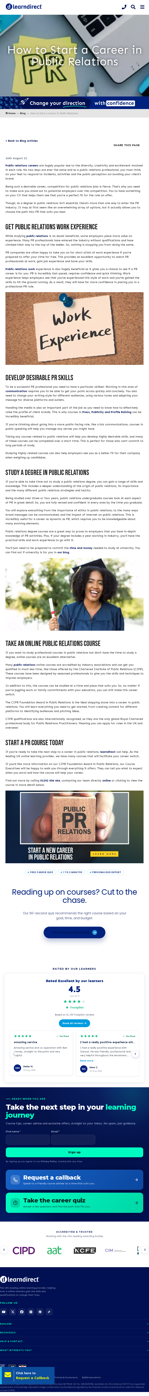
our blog (63, 552)
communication (16, 391)
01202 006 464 (50, 780)
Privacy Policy (49, 1161)
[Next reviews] (135, 1053)
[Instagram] (31, 1312)
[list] (74, 1250)
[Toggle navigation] (142, 7)
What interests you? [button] (16, 1350)
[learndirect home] (19, 1279)
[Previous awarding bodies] (4, 1250)
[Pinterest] (40, 1312)
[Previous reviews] (13, 1053)
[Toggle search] (133, 7)
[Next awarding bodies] (145, 1250)
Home (11, 113)
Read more (86, 1060)
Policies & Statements (66, 1377)
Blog (23, 113)
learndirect (108, 752)
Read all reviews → (74, 1023)
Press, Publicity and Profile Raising (106, 412)
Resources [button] (8, 1332)
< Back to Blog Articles (21, 140)
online (106, 780)
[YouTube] (3, 1312)
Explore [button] (6, 1324)
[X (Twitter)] (12, 1312)
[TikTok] (49, 1312)
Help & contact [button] (11, 1341)
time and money (81, 548)
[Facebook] (21, 1312)
